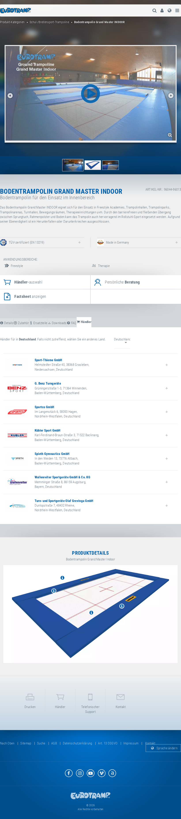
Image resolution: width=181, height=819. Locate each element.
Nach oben (7, 743)
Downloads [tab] (59, 323)
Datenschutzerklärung (77, 743)
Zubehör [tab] (23, 323)
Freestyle (16, 266)
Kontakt (121, 707)
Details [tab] (8, 323)
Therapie (103, 266)
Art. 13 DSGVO (107, 743)
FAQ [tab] (73, 323)
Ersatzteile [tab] (40, 323)
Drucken (30, 707)
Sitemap (25, 743)
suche (41, 743)
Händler (60, 707)
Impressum (131, 743)
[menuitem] (162, 10)
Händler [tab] (85, 322)
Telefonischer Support (90, 709)
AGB (54, 743)
